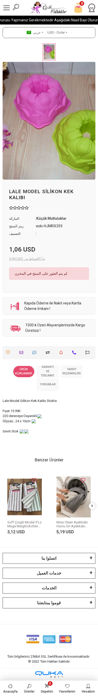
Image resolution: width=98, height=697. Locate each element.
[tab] (23, 371)
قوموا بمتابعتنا (49, 602)
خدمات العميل (49, 573)
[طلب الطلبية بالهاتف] (75, 352)
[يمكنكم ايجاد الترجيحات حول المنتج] (88, 352)
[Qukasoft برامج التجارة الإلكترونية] (49, 674)
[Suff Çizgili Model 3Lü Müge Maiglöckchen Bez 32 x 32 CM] (24, 497)
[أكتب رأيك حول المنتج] (35, 352)
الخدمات (49, 587)
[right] (92, 506)
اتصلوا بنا (49, 558)
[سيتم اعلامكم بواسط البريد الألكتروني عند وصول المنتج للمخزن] (62, 352)
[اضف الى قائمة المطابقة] (49, 352)
